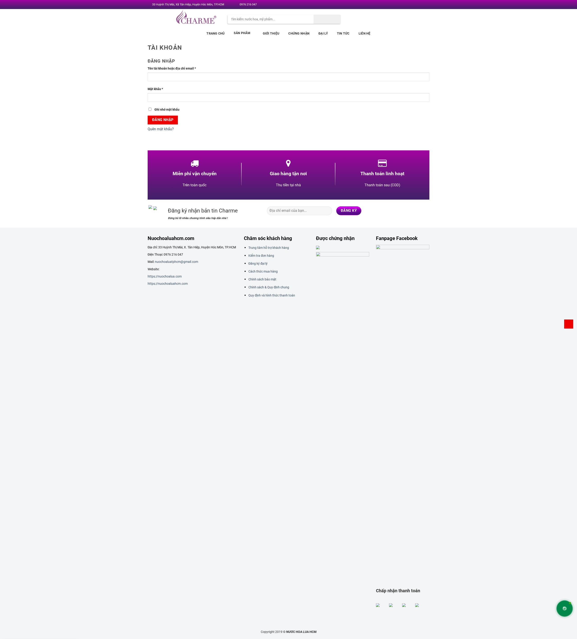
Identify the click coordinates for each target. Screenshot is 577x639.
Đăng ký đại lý (258, 263)
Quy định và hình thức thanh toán (271, 295)
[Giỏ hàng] (568, 324)
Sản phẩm (242, 33)
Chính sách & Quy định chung (268, 287)
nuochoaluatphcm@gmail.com (176, 262)
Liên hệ (365, 33)
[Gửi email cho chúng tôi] (416, 4)
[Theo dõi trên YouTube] (425, 4)
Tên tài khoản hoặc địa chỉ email (172, 68)
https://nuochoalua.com (165, 276)
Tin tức (343, 33)
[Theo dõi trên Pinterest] (421, 4)
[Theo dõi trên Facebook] (403, 4)
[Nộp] (327, 19)
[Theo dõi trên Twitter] (412, 4)
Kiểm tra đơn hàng (261, 255)
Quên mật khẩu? (161, 129)
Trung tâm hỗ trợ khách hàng (268, 248)
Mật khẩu (155, 89)
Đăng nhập (163, 120)
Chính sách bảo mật (262, 279)
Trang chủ (215, 33)
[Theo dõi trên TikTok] (407, 211)
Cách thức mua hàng (263, 271)
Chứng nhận (298, 33)
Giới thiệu (271, 33)
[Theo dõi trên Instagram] (408, 4)
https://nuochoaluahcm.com (168, 283)
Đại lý (323, 33)
